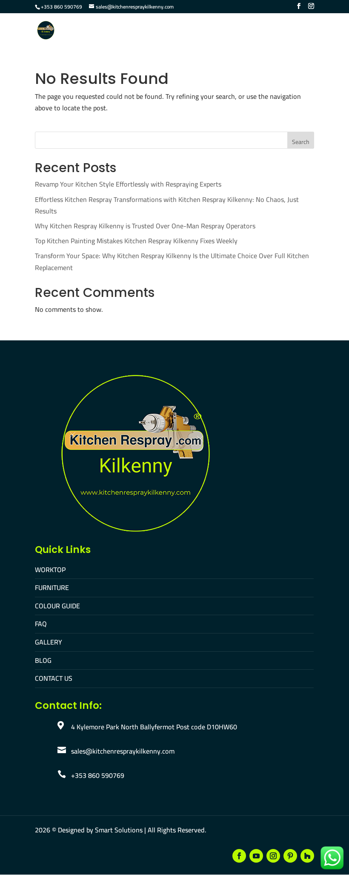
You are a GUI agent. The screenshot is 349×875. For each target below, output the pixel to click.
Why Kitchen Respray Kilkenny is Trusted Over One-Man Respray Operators (145, 225)
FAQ (41, 623)
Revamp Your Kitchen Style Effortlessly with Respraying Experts (128, 184)
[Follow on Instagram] (273, 856)
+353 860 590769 (61, 7)
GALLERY (48, 642)
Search (300, 141)
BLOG (43, 660)
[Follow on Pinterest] (290, 856)
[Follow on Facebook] (239, 856)
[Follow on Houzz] (307, 856)
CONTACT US (53, 678)
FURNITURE (52, 587)
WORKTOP (50, 569)
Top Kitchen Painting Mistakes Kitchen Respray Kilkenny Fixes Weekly (136, 240)
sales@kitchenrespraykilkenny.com (122, 751)
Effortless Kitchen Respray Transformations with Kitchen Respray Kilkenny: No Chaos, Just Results (167, 205)
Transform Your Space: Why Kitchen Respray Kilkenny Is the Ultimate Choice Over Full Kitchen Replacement (172, 261)
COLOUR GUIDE (57, 605)
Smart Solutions (119, 829)
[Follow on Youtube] (256, 856)
